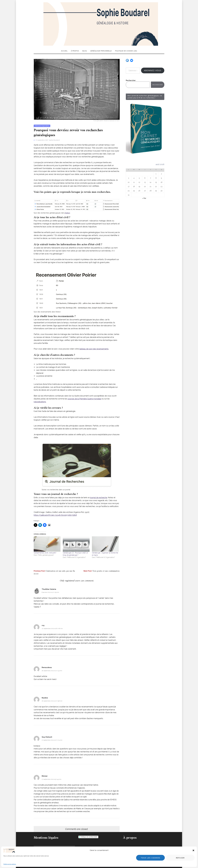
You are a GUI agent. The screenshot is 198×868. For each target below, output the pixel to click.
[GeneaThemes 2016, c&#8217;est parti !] (47, 544)
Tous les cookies (150, 858)
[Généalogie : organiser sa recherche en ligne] (105, 544)
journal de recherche (98, 497)
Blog (84, 51)
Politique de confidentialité (89, 837)
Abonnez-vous (152, 70)
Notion (67, 213)
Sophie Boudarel (54, 140)
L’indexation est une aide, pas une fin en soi (54, 572)
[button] (193, 850)
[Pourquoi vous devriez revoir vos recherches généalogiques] (77, 90)
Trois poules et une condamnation (101, 571)
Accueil (64, 51)
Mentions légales (46, 838)
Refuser (180, 858)
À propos (75, 51)
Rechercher (131, 80)
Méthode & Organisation (42, 126)
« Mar (144, 198)
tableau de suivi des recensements (94, 349)
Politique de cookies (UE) (126, 51)
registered (70, 581)
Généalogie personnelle (101, 51)
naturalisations (40, 402)
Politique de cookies (9, 864)
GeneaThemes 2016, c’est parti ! (45, 553)
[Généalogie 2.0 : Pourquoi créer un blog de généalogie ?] (76, 544)
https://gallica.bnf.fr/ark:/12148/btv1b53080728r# (55, 515)
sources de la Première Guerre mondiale (84, 399)
